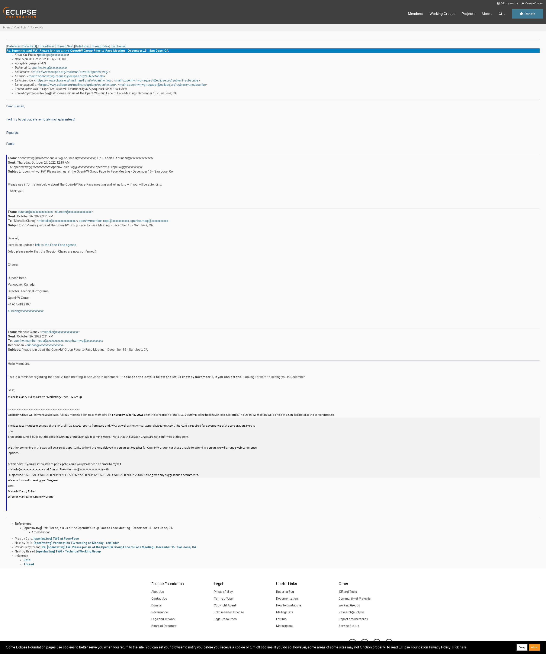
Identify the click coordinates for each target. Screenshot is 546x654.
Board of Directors (164, 626)
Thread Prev (46, 46)
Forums (281, 619)
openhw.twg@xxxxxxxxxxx (49, 67)
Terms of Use (223, 598)
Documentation (287, 598)
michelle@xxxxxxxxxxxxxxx (57, 221)
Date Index (82, 46)
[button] (502, 14)
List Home (118, 46)
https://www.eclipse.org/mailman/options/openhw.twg (77, 84)
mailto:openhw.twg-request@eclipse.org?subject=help (66, 76)
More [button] (486, 14)
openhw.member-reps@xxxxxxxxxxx (104, 221)
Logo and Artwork (163, 619)
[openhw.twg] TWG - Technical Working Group (68, 551)
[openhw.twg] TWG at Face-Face (56, 538)
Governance (159, 612)
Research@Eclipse (351, 612)
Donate (529, 14)
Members (415, 14)
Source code (36, 27)
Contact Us (159, 598)
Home (6, 27)
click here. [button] (459, 647)
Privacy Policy (223, 591)
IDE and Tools (348, 591)
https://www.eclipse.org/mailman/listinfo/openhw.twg (73, 80)
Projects (468, 14)
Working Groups (442, 14)
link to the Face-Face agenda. (56, 245)
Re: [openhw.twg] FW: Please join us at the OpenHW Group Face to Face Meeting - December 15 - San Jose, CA (119, 547)
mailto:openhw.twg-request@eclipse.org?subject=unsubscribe (162, 84)
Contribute (20, 27)
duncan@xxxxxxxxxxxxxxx (35, 212)
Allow (534, 647)
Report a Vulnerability (353, 619)
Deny (522, 647)
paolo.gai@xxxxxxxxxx (53, 55)
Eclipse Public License (229, 612)
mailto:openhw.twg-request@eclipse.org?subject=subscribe (156, 80)
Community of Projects (355, 598)
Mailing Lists (284, 612)
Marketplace (284, 626)
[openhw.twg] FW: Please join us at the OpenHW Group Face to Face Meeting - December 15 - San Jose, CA (98, 528)
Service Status (349, 626)
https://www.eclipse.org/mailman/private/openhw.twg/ (70, 72)
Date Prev (14, 46)
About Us (157, 591)
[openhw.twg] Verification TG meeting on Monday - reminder (76, 543)
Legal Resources (225, 619)
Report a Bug (285, 591)
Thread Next (64, 46)
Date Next (29, 46)
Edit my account (509, 3)
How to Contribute (288, 605)
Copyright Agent (225, 605)
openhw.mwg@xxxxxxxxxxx (149, 221)
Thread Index (100, 46)
